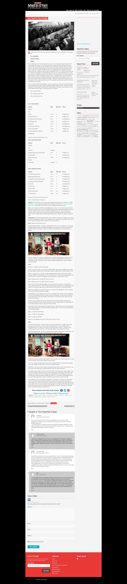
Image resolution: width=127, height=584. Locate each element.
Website (29, 535)
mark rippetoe (85, 126)
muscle (94, 126)
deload (66, 395)
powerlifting (38, 396)
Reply (32, 429)
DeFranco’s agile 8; (34, 204)
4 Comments (53, 403)
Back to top (55, 573)
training (91, 136)
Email (29, 529)
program (44, 396)
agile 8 (36, 395)
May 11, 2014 (41, 403)
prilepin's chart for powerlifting (92, 131)
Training (47, 403)
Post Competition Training (37, 18)
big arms (96, 117)
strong (79, 136)
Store (84, 10)
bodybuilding (81, 119)
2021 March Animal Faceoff (82, 92)
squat (53, 396)
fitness (79, 123)
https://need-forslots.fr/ (37, 480)
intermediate (81, 125)
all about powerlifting (94, 116)
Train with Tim (89, 10)
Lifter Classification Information (59, 565)
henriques (90, 123)
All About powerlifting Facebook (96, 1)
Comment (30, 506)
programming (84, 133)
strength (95, 135)
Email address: (80, 55)
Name (29, 523)
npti (97, 126)
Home (67, 10)
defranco (61, 395)
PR (77, 131)
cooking (85, 121)
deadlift (56, 395)
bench (40, 395)
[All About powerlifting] (63, 5)
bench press (91, 117)
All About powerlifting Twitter (98, 1)
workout (95, 136)
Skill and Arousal (69, 406)
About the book (78, 10)
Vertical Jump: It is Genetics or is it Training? (80, 68)
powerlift (90, 128)
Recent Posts (81, 63)
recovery (49, 396)
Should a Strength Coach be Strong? (37, 406)
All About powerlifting (79, 13)
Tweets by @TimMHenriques (84, 44)
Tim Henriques (32, 403)
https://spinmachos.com (36, 463)
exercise (97, 121)
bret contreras (49, 395)
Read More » (93, 77)
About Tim (71, 10)
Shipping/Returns (56, 571)
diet (94, 121)
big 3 (44, 395)
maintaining (79, 126)
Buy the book (55, 567)
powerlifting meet (93, 130)
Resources (96, 10)
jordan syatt (89, 124)
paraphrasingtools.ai (36, 423)
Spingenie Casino (40, 434)
